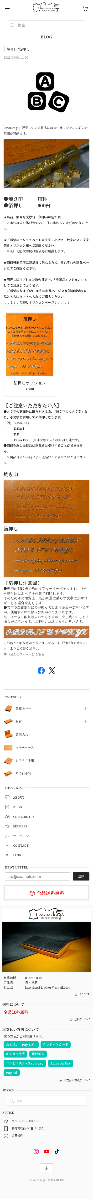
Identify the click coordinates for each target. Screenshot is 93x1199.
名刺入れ (22, 735)
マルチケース (25, 748)
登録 (81, 876)
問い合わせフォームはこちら (24, 654)
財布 (19, 722)
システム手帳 (25, 761)
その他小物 (23, 774)
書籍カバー (23, 709)
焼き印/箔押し (18, 49)
